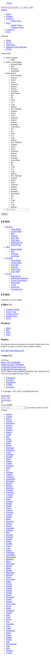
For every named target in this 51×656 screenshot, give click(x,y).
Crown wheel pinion (19, 280)
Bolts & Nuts (16, 245)
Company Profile (12, 309)
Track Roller (16, 229)
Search (4, 214)
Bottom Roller (16, 249)
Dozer (8, 332)
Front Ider (15, 265)
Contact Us (10, 30)
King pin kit (15, 276)
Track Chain (16, 269)
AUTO (9, 42)
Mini (8, 247)
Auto (8, 335)
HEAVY (9, 227)
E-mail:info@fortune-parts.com (13, 367)
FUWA (9, 49)
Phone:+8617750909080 (10, 362)
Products (9, 16)
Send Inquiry (6, 400)
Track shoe (15, 240)
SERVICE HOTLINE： (17, 7)
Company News (17, 27)
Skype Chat (5, 398)
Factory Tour (16, 21)
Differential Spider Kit (19, 278)
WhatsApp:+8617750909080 (12, 365)
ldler (12, 251)
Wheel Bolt (10, 45)
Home (8, 14)
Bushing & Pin (17, 242)
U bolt (13, 285)
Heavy (8, 328)
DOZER (9, 258)
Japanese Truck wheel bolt (16, 47)
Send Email (5, 396)
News (8, 23)
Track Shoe (15, 271)
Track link (15, 238)
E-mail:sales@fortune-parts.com (13, 369)
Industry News (16, 25)
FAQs (8, 32)
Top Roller (15, 256)
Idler (12, 234)
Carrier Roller (16, 231)
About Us (10, 18)
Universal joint (16, 289)
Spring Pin (15, 287)
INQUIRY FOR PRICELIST (12, 351)
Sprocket (14, 236)
